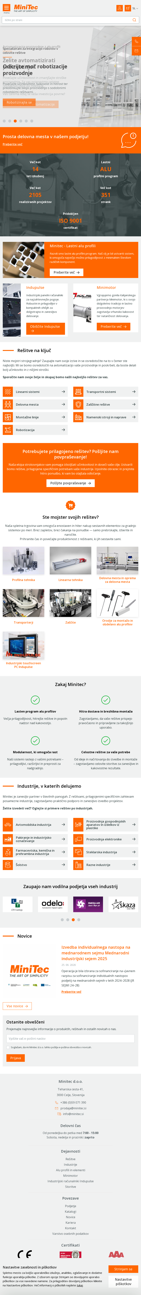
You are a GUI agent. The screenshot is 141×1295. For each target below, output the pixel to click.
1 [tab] (4, 121)
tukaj (80, 1285)
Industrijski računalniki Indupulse (71, 1181)
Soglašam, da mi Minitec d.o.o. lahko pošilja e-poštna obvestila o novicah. (51, 1047)
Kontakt (70, 1228)
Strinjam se (123, 1269)
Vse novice (15, 1006)
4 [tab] (20, 121)
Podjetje (70, 1206)
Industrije (70, 1165)
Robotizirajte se (19, 102)
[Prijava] (119, 8)
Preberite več (12, 144)
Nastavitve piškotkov (123, 1281)
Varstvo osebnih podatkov (70, 1234)
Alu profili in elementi (70, 1170)
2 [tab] (9, 121)
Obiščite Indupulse (45, 326)
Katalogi (70, 1212)
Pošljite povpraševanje (68, 483)
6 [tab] (31, 121)
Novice (70, 1217)
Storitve (70, 1187)
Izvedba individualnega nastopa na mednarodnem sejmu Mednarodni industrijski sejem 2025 (96, 952)
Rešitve (70, 1159)
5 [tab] (26, 121)
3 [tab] (15, 121)
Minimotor (70, 1176)
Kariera (71, 1223)
